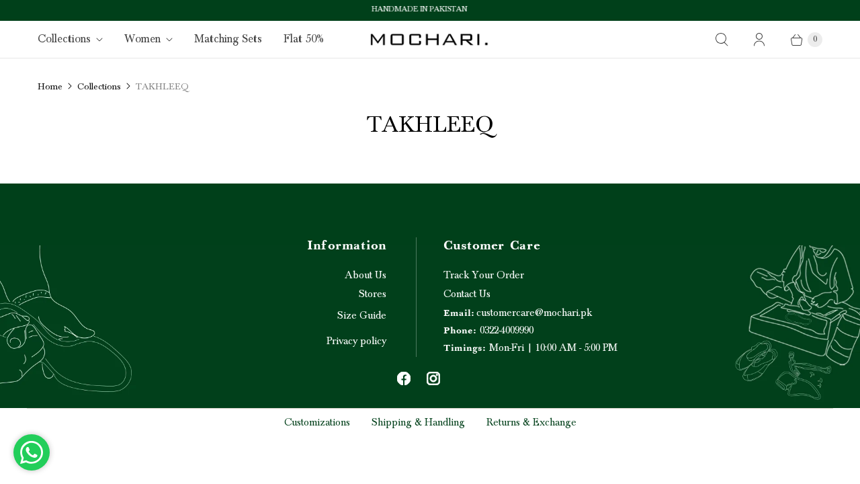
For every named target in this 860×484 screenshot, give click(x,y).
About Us (365, 275)
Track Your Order (483, 275)
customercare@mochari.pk (517, 313)
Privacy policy (356, 341)
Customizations (317, 422)
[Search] (721, 40)
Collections (64, 39)
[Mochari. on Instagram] (433, 378)
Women (142, 39)
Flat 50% (304, 39)
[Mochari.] (430, 39)
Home (50, 86)
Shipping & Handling (418, 422)
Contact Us (466, 294)
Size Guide (361, 315)
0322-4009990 (488, 330)
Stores (372, 294)
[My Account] (759, 40)
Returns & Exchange (531, 422)
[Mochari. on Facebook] (404, 378)
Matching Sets (228, 39)
